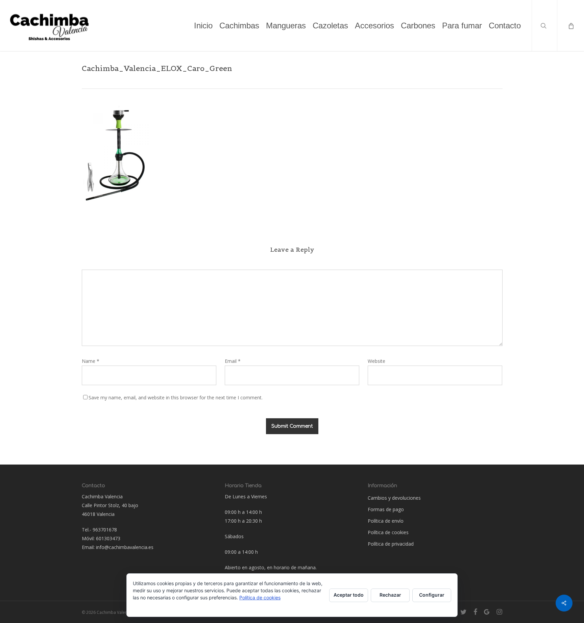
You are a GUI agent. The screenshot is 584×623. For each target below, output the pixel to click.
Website (376, 361)
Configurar (431, 595)
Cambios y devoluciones (394, 498)
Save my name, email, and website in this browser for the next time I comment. (176, 397)
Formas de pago (386, 509)
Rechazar (390, 595)
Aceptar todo (349, 595)
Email (233, 361)
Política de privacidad (391, 544)
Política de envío (386, 521)
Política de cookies (388, 532)
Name (90, 361)
